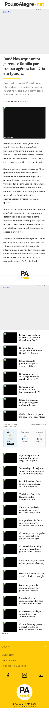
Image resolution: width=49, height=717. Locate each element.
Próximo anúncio (45, 31)
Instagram (24, 675)
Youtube (41, 675)
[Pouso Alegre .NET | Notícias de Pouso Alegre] (24, 4)
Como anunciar (9, 660)
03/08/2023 (24, 102)
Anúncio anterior (4, 31)
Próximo (4, 633)
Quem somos (8, 655)
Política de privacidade (24, 706)
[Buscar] (45, 646)
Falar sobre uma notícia (14, 666)
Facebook (8, 675)
